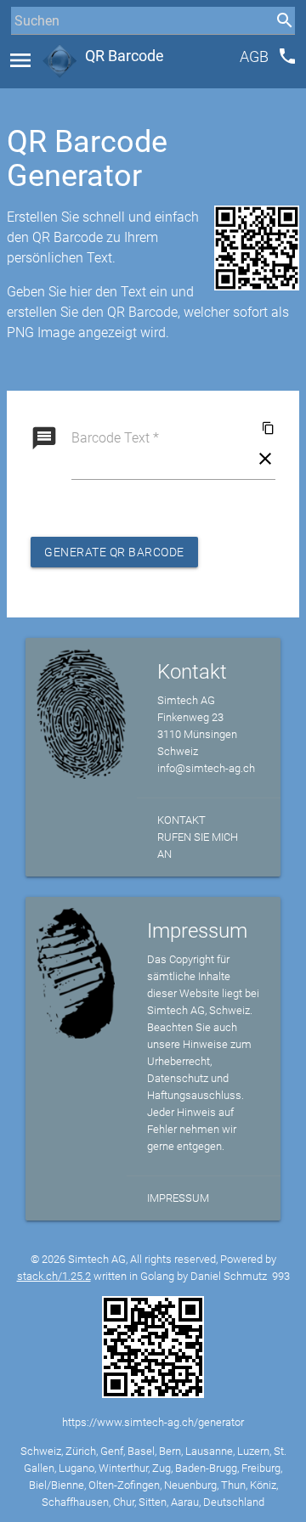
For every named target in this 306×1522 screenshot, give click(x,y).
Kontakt (181, 820)
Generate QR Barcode (114, 552)
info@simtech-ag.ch (206, 768)
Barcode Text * (115, 438)
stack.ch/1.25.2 (54, 1276)
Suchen (29, 52)
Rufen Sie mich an (197, 845)
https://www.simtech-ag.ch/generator (153, 1422)
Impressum (178, 1198)
